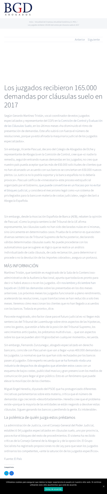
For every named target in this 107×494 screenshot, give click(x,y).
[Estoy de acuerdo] (103, 486)
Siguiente (94, 39)
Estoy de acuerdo (53, 489)
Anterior (80, 39)
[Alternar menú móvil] (102, 6)
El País (18, 459)
